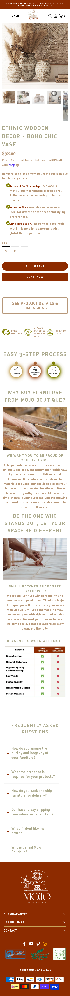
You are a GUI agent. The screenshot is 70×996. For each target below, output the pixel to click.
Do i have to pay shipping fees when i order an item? (32, 811)
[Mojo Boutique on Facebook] (25, 944)
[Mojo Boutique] (33, 16)
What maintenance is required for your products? (33, 774)
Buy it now (35, 276)
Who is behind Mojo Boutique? (26, 849)
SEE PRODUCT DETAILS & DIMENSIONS (35, 305)
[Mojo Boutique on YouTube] (31, 944)
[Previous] (29, 117)
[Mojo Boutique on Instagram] (45, 944)
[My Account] (55, 16)
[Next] (35, 117)
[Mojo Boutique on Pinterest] (38, 944)
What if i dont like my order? (28, 830)
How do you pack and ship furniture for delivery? (31, 792)
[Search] (50, 16)
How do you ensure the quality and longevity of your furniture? (29, 753)
